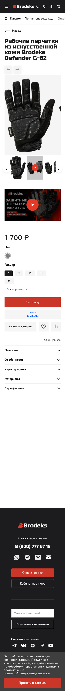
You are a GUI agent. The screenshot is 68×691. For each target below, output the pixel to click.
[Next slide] (59, 169)
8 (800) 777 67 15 (32, 546)
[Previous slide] (6, 169)
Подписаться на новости (32, 624)
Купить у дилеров (20, 326)
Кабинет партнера (32, 583)
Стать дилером (32, 572)
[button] (17, 168)
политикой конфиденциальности (27, 673)
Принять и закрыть (32, 682)
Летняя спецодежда (39, 18)
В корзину (32, 302)
